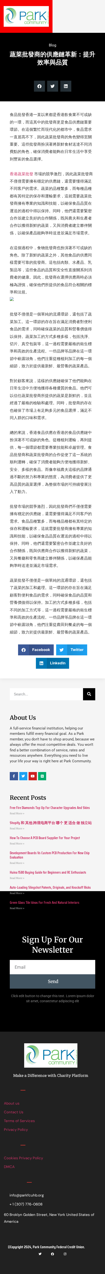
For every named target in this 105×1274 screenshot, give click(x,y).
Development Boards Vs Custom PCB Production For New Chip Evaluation (50, 855)
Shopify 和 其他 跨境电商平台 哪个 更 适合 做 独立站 (51, 823)
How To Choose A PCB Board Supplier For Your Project (45, 838)
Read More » (17, 813)
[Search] (89, 694)
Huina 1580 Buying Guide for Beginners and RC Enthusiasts (48, 872)
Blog (52, 45)
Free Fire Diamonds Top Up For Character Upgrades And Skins (50, 808)
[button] (39, 86)
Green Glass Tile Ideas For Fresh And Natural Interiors (44, 902)
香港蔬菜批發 (21, 174)
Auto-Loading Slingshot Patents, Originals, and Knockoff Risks (50, 887)
